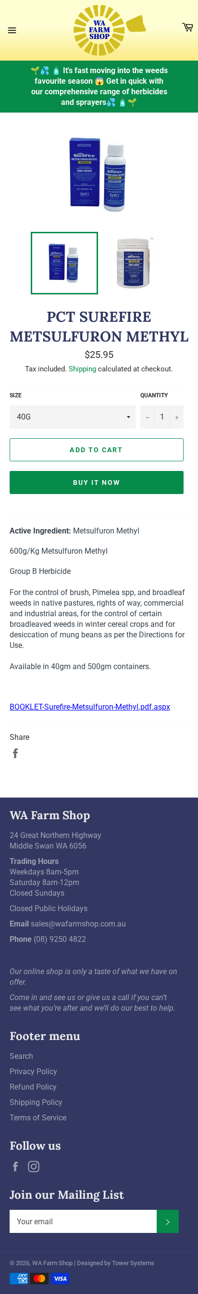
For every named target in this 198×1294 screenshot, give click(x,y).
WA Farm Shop (52, 1263)
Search (21, 1056)
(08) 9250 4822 (60, 939)
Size (16, 395)
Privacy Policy (33, 1071)
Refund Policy (33, 1086)
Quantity (154, 395)
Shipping (82, 369)
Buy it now (97, 482)
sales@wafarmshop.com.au (78, 923)
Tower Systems (133, 1263)
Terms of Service (38, 1117)
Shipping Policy (36, 1102)
